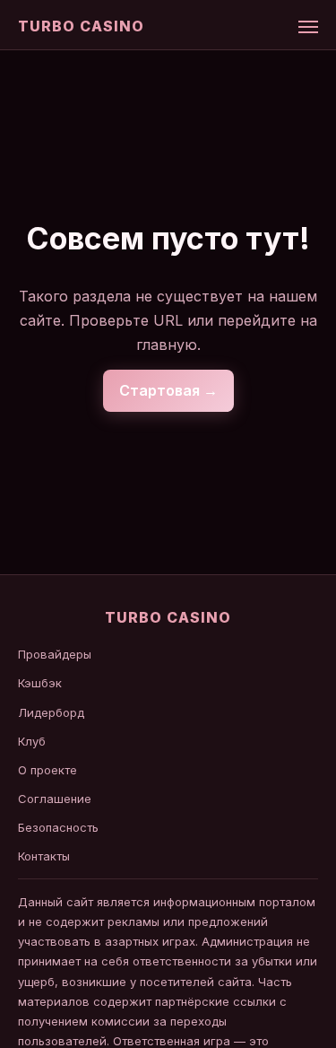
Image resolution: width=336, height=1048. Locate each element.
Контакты (44, 856)
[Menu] (308, 27)
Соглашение (54, 798)
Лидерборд (51, 712)
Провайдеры (54, 654)
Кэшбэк (40, 683)
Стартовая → (168, 390)
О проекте (47, 770)
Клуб (32, 741)
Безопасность (58, 827)
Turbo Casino (81, 26)
